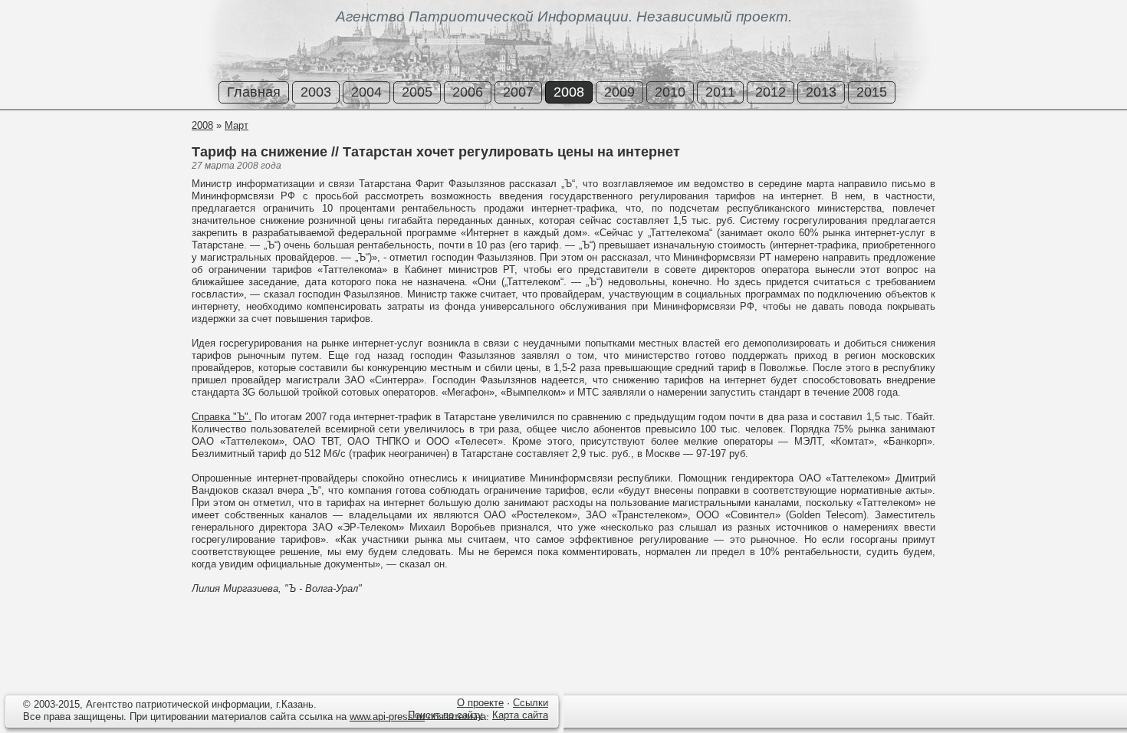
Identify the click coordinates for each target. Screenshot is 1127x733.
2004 (366, 92)
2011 (720, 92)
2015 (871, 92)
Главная (254, 92)
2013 (821, 92)
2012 (770, 92)
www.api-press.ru (387, 716)
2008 (569, 92)
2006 (467, 92)
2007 (518, 92)
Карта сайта (520, 715)
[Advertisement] (92, 175)
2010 (670, 92)
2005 (417, 92)
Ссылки (530, 702)
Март (236, 125)
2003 (316, 92)
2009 (619, 92)
